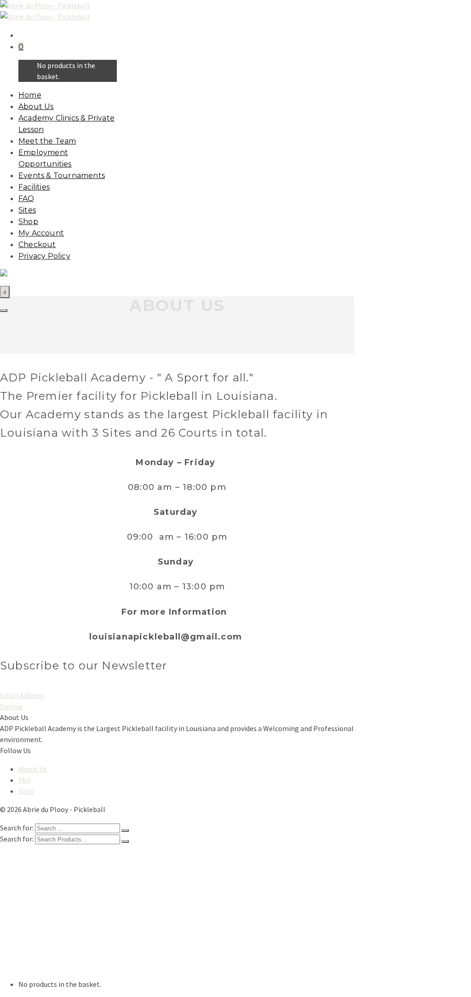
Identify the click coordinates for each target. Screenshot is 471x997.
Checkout (37, 244)
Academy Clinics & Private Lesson (71, 874)
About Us (36, 106)
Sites (27, 210)
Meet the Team (47, 141)
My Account (41, 233)
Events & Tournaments (61, 175)
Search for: (17, 838)
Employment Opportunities (63, 893)
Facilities (34, 187)
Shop (28, 221)
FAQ (26, 198)
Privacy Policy (44, 256)
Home (29, 95)
